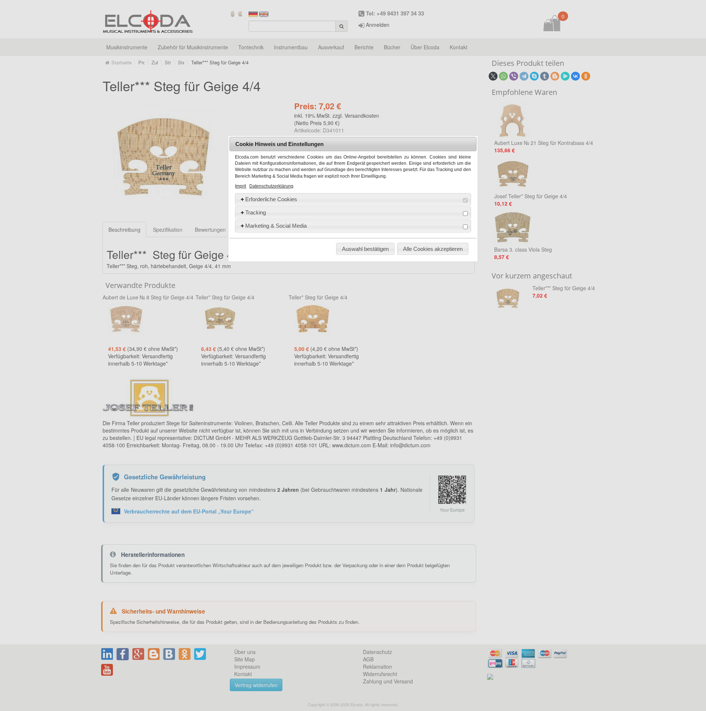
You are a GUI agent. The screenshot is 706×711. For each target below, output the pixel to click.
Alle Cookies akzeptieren (433, 249)
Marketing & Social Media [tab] (276, 226)
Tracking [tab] (255, 212)
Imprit (240, 186)
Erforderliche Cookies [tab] (271, 199)
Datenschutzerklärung (271, 186)
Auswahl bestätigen (365, 249)
